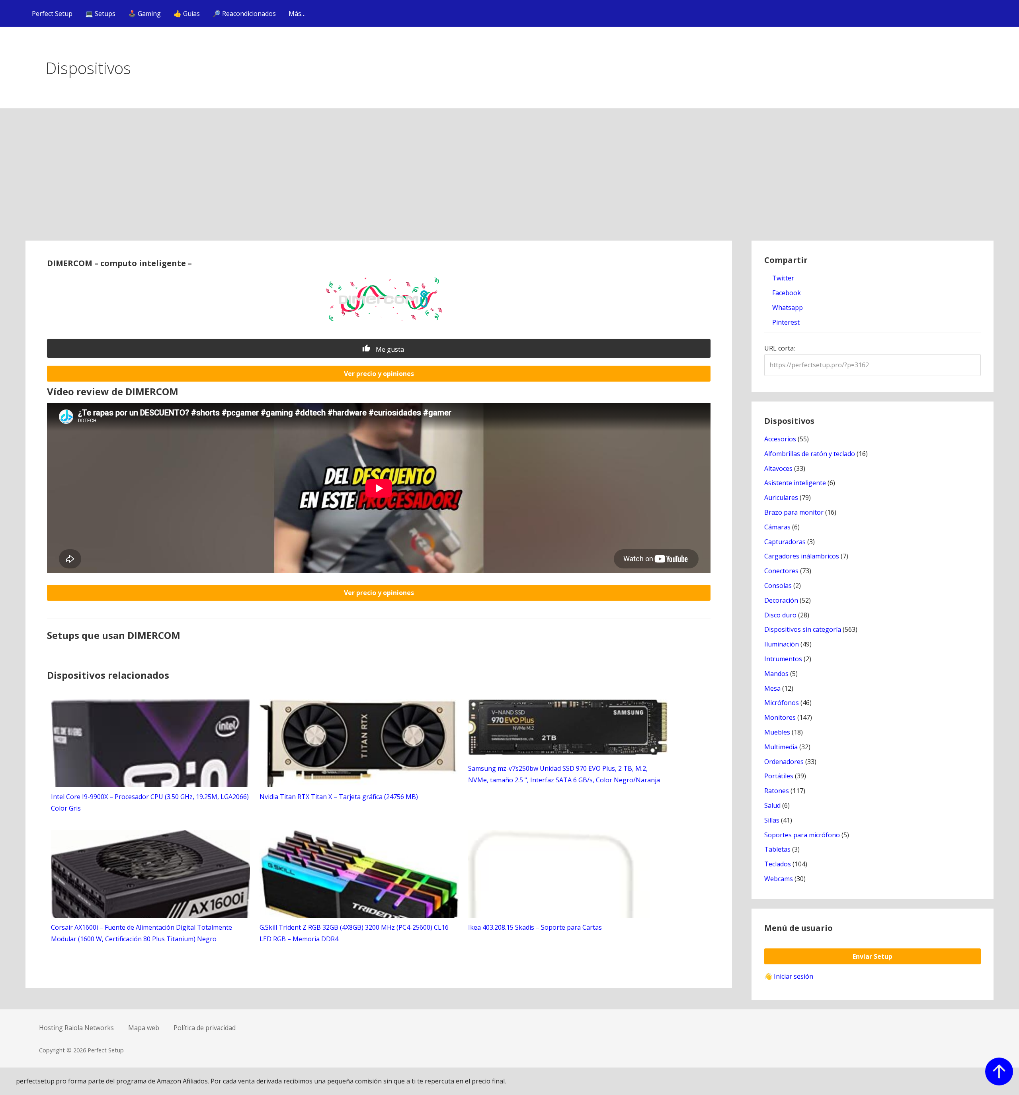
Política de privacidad (205, 1027)
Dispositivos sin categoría (802, 629)
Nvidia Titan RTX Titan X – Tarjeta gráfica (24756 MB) (339, 796)
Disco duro (780, 615)
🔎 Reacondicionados (244, 13)
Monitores (780, 717)
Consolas (778, 585)
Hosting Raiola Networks (76, 1027)
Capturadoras (785, 541)
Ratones (776, 790)
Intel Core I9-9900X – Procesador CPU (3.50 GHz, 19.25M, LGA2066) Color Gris (150, 802)
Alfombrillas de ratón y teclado (809, 453)
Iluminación (781, 644)
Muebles (777, 732)
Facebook (786, 292)
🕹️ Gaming (144, 13)
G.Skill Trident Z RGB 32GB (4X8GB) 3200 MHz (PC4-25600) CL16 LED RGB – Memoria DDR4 (354, 933)
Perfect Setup (52, 13)
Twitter (782, 278)
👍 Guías (187, 13)
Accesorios (780, 439)
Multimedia (781, 746)
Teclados (777, 864)
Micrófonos (781, 702)
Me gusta (389, 349)
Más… (297, 13)
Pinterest (785, 322)
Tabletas (777, 849)
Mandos (776, 673)
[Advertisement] (509, 181)
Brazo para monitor (794, 512)
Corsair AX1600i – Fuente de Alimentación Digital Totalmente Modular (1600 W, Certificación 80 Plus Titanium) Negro (141, 933)
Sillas (771, 820)
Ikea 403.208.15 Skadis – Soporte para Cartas (535, 927)
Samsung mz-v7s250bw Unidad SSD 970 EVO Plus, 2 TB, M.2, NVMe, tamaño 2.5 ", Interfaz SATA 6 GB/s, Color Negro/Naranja (564, 774)
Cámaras (777, 527)
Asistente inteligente (795, 482)
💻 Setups (100, 13)
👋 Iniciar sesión (788, 976)
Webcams (778, 878)
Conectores (781, 570)
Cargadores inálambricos (801, 556)
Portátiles (778, 776)
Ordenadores (784, 761)
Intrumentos (783, 658)
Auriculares (781, 497)
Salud (772, 805)
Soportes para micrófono (802, 835)
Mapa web (143, 1027)
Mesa (772, 688)
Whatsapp (787, 307)
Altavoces (778, 468)
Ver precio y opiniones (379, 373)
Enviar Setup (872, 956)
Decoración (781, 600)
